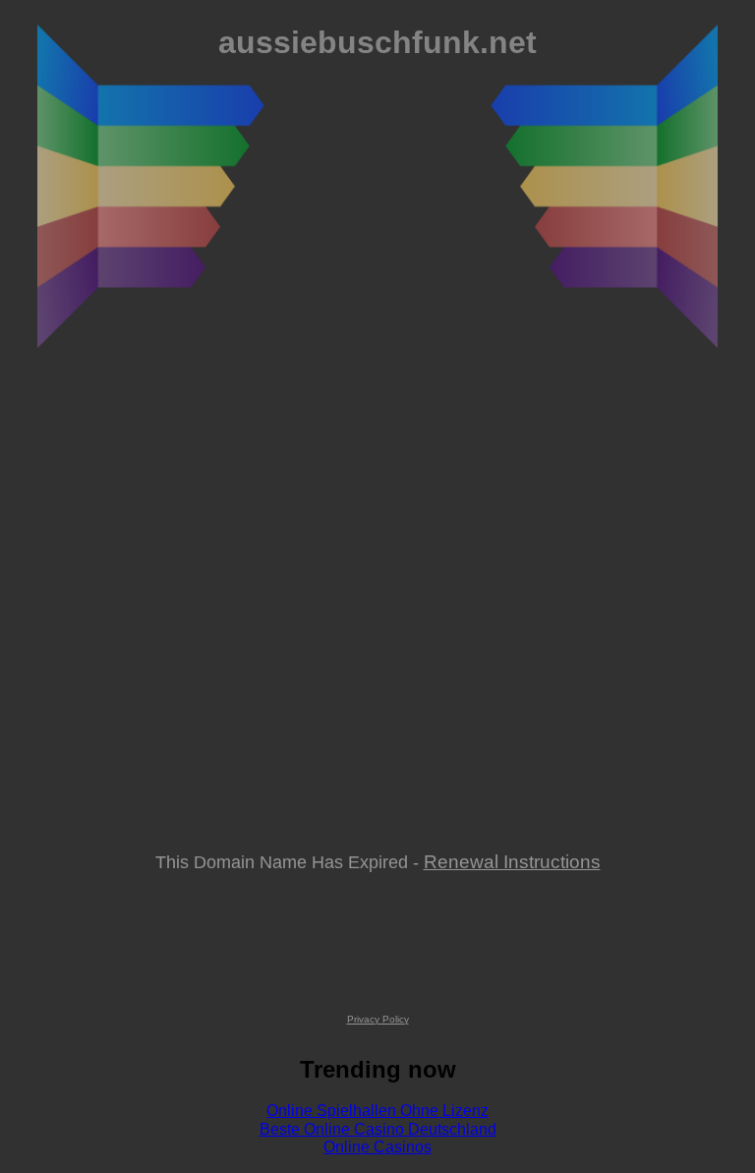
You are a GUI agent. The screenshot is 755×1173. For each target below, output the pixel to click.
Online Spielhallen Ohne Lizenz (377, 1110)
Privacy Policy (378, 1019)
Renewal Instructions (512, 861)
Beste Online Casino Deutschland (378, 1129)
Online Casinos (377, 1147)
